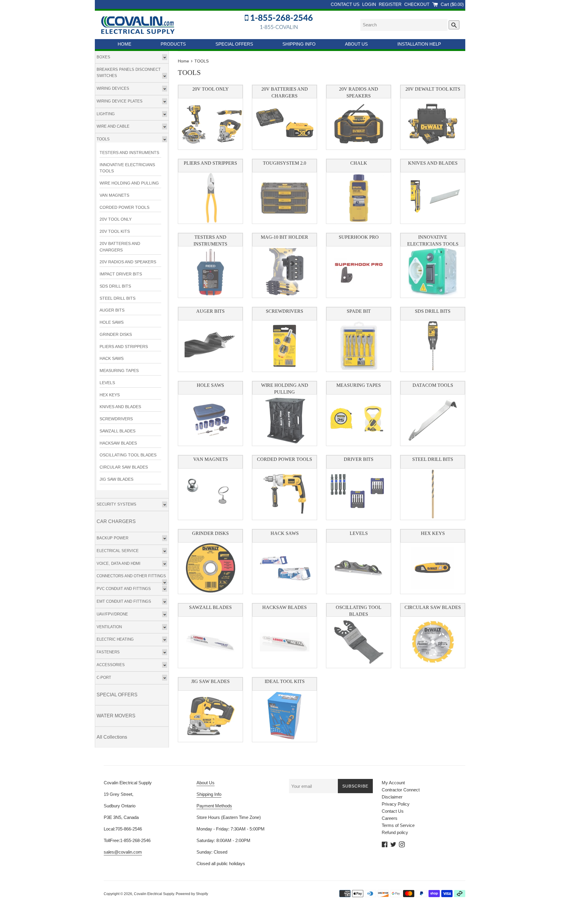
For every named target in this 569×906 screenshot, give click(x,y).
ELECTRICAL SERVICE (118, 551)
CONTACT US (346, 4)
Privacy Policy (396, 803)
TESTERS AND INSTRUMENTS (129, 152)
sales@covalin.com (123, 851)
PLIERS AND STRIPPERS (124, 346)
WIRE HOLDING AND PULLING (129, 183)
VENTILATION (109, 627)
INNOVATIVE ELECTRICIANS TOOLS (127, 168)
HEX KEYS (110, 395)
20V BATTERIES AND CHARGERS (120, 246)
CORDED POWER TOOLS (124, 207)
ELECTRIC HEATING (115, 639)
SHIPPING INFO (299, 43)
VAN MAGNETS (114, 195)
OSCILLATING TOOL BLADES (128, 455)
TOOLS (103, 139)
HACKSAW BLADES (118, 443)
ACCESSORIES (111, 665)
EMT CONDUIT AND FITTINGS (124, 601)
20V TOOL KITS (115, 231)
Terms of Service (398, 825)
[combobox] (403, 25)
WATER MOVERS (116, 715)
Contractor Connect (401, 789)
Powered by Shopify (192, 894)
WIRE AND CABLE (113, 126)
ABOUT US (356, 43)
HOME (124, 43)
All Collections (112, 737)
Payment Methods (214, 805)
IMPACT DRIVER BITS (121, 274)
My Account (393, 782)
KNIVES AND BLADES (120, 407)
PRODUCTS (173, 43)
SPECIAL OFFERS (234, 43)
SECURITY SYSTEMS (116, 504)
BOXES (103, 57)
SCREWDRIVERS (116, 419)
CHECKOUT (417, 4)
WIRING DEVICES (113, 88)
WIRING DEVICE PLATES (120, 101)
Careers (389, 818)
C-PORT (104, 677)
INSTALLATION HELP (419, 43)
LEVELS (107, 383)
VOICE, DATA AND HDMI (118, 563)
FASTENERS (108, 652)
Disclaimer (392, 796)
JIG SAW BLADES (116, 479)
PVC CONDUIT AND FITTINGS (124, 588)
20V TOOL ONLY (116, 219)
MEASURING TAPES (119, 370)
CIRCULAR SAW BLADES (124, 467)
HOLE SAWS (112, 322)
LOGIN (369, 4)
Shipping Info (208, 794)
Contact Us (393, 811)
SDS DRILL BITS (115, 286)
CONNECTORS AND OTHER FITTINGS (131, 576)
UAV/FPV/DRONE (112, 614)
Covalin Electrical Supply (154, 894)
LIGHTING (106, 114)
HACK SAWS (112, 358)
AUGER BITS (112, 310)
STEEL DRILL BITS (117, 298)
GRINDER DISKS (116, 334)
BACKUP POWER (112, 538)
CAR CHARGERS (116, 521)
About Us (205, 782)
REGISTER (391, 4)
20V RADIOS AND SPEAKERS (128, 262)
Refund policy (395, 832)
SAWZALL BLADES (117, 431)
